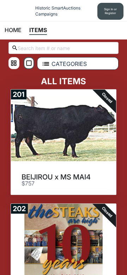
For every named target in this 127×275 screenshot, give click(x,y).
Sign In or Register (110, 11)
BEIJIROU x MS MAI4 (56, 177)
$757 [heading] (28, 184)
